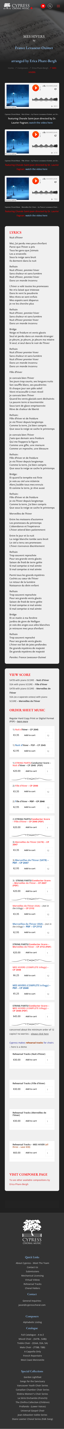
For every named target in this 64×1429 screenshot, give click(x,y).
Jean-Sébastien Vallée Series (32, 1414)
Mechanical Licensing (32, 1275)
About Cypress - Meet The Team (32, 1263)
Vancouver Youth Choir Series (32, 1385)
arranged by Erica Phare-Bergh (34, 61)
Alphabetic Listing (32, 1322)
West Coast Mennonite (32, 1359)
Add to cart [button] (29, 735)
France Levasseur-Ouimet (34, 48)
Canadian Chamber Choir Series (32, 1389)
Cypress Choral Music (12, 114)
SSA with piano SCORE (21, 684)
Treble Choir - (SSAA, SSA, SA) (32, 1343)
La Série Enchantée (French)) (32, 1398)
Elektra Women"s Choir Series (32, 1393)
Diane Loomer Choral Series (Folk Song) (32, 1419)
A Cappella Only (32, 1351)
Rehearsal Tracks (32, 1283)
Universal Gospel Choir (32, 1410)
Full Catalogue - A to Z (32, 1334)
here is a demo (19, 1046)
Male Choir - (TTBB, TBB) (32, 1347)
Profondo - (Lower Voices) (32, 1406)
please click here (40, 1033)
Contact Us (32, 1267)
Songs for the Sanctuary (32, 1381)
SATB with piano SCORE (21, 680)
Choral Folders (32, 1288)
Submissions (32, 1271)
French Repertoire (32, 1355)
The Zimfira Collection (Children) (32, 1402)
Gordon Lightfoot (32, 1377)
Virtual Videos (32, 1279)
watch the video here (41, 122)
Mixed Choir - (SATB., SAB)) (32, 1338)
